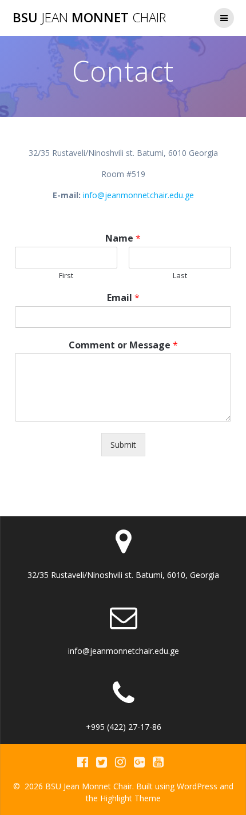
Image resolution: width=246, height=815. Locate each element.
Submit (123, 444)
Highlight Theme (130, 798)
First (66, 275)
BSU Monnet (89, 17)
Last (180, 275)
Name (123, 238)
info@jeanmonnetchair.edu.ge (138, 195)
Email (123, 298)
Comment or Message (123, 345)
